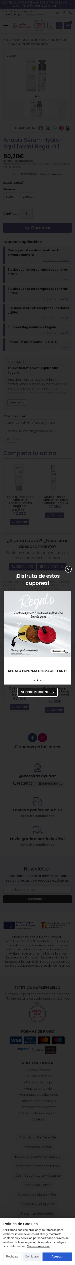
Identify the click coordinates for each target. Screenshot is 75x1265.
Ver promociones (35, 692)
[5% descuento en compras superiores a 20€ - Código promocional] (37, 624)
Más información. (38, 1246)
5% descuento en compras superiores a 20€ (37, 670)
